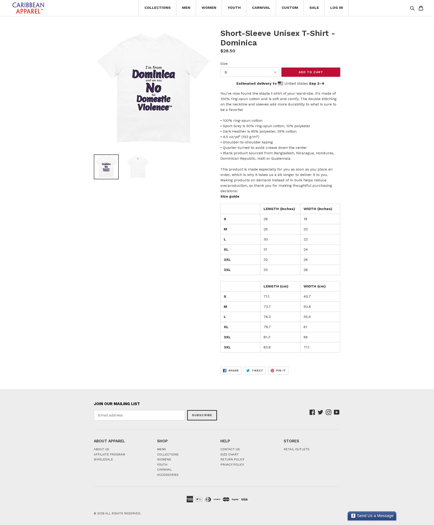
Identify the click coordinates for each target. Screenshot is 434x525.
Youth (234, 7)
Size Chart (229, 454)
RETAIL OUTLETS (296, 449)
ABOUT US (101, 449)
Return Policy (232, 459)
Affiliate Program (109, 454)
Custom (290, 7)
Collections (157, 7)
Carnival (261, 7)
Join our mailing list (117, 403)
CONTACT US (230, 449)
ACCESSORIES (168, 474)
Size (224, 63)
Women (209, 7)
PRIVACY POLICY (232, 464)
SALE (314, 7)
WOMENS (164, 459)
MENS (161, 449)
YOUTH (162, 464)
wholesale (103, 459)
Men (186, 7)
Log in (336, 7)
